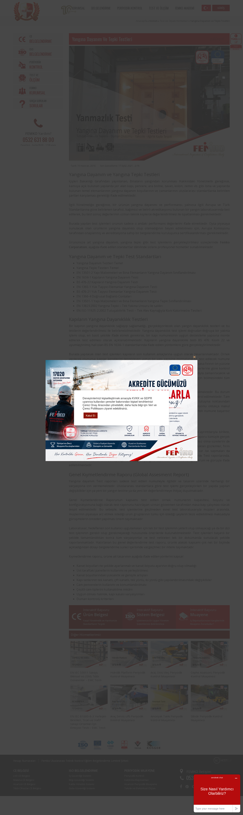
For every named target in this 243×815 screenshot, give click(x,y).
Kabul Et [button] (90, 415)
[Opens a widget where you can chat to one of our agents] (217, 793)
